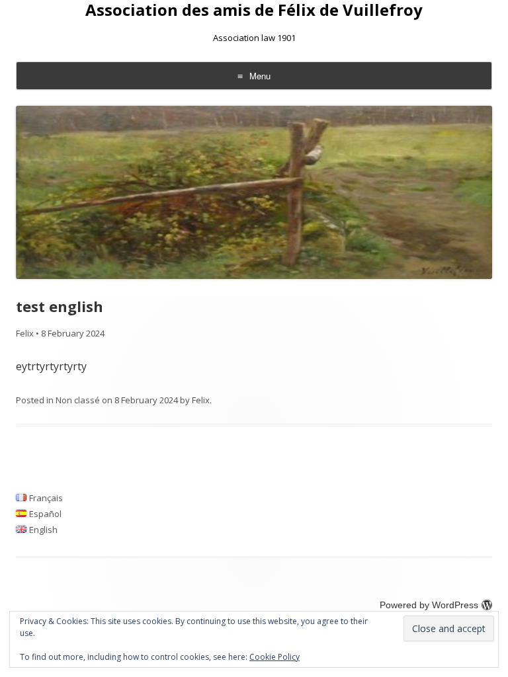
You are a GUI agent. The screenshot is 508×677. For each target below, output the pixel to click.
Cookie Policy (274, 656)
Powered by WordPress (429, 605)
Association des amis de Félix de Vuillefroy (254, 10)
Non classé (78, 400)
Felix (25, 333)
